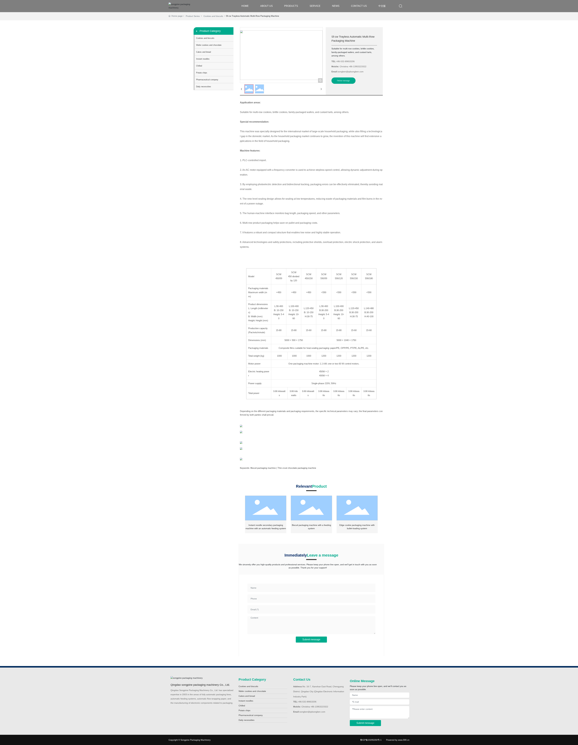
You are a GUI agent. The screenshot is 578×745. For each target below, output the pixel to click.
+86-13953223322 (357, 66)
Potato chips (244, 710)
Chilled (242, 705)
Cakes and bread (247, 696)
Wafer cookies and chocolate (252, 691)
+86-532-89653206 (345, 61)
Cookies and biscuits (213, 16)
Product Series (193, 16)
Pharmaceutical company (251, 715)
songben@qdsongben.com (351, 71)
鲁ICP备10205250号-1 (371, 740)
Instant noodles (246, 701)
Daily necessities (246, 720)
